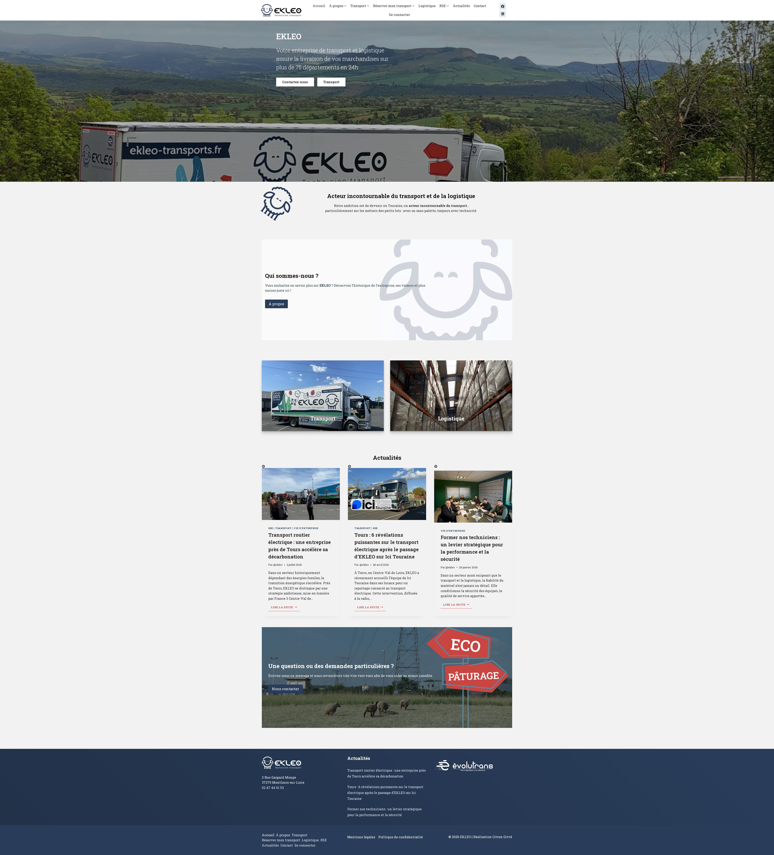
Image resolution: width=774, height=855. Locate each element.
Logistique (427, 6)
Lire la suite (285, 607)
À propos (276, 303)
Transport (283, 528)
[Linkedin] (502, 14)
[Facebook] (502, 6)
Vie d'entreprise (306, 528)
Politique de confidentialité (400, 837)
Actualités (461, 6)
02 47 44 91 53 (273, 787)
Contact (480, 6)
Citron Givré (502, 837)
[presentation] (301, 494)
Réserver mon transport (281, 840)
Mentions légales (361, 837)
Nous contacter (285, 688)
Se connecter (399, 14)
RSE (270, 528)
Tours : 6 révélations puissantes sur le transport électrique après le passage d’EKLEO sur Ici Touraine (385, 793)
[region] (387, 101)
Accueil (319, 6)
